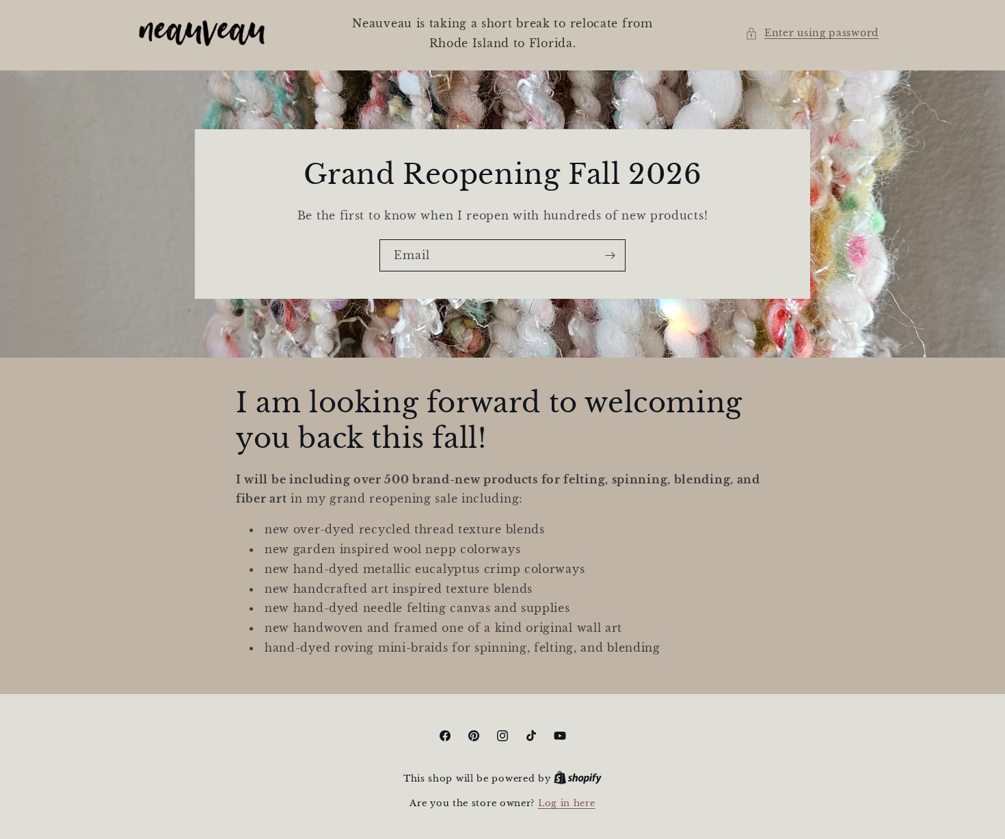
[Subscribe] (610, 255)
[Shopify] (578, 778)
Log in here (566, 803)
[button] (812, 33)
